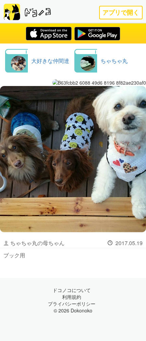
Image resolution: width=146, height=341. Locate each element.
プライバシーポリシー (71, 303)
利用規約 (71, 296)
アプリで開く (121, 12)
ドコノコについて (72, 290)
